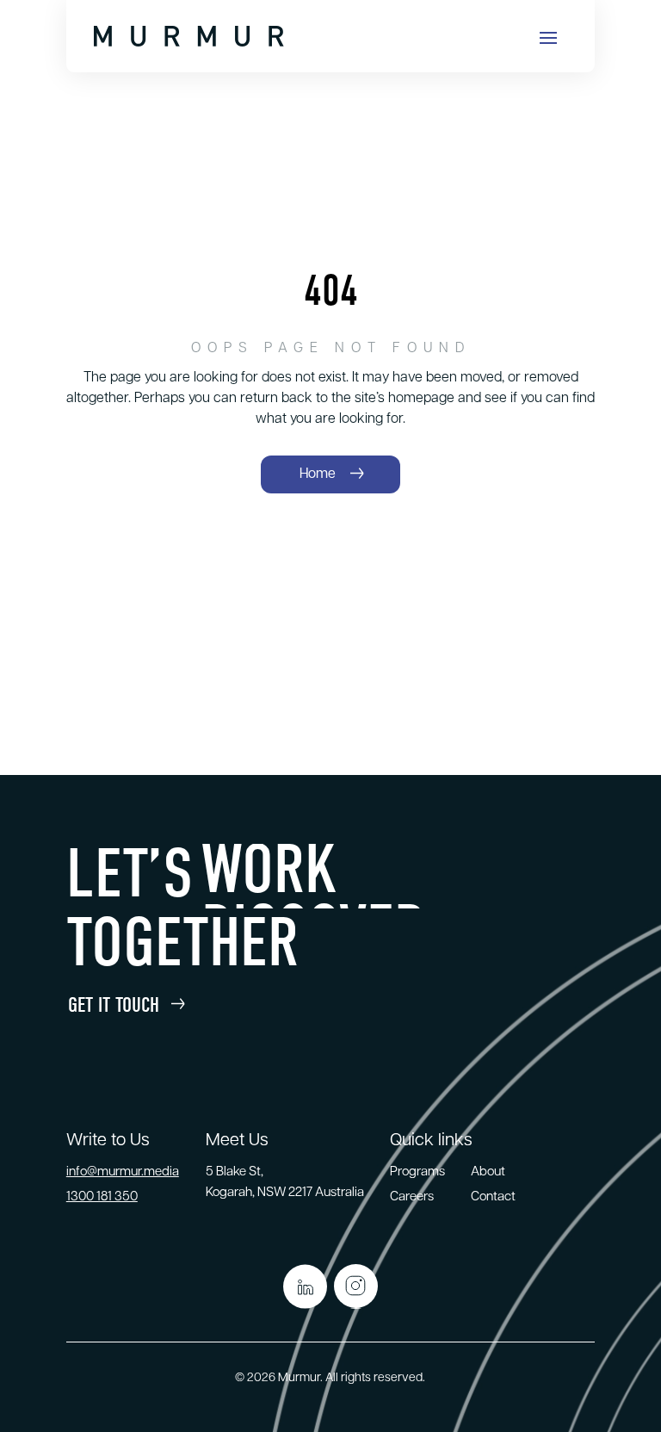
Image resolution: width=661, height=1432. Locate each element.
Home (318, 474)
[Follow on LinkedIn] (305, 1286)
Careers (412, 1197)
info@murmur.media (122, 1172)
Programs (417, 1172)
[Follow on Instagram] (356, 1286)
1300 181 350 (102, 1197)
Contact (493, 1197)
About (488, 1172)
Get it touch (113, 1005)
